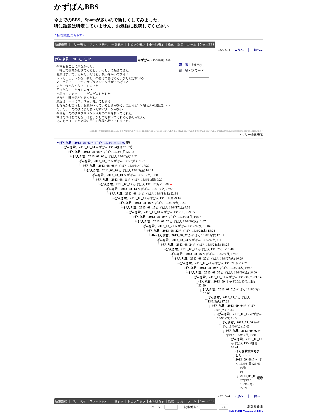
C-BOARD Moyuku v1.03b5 (246, 411)
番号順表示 (156, 44)
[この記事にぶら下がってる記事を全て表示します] (61, 148)
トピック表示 (136, 44)
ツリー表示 (78, 44)
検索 (171, 44)
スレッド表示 (99, 44)
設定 (181, 44)
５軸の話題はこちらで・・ (70, 35)
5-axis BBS (207, 44)
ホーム (191, 44)
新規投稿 (61, 44)
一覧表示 (117, 44)
